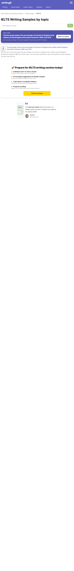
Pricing (5, 7)
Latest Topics (28, 7)
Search (48, 7)
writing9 (6, 2)
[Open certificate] (20, 110)
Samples (39, 7)
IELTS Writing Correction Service (12, 13)
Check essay (15, 7)
